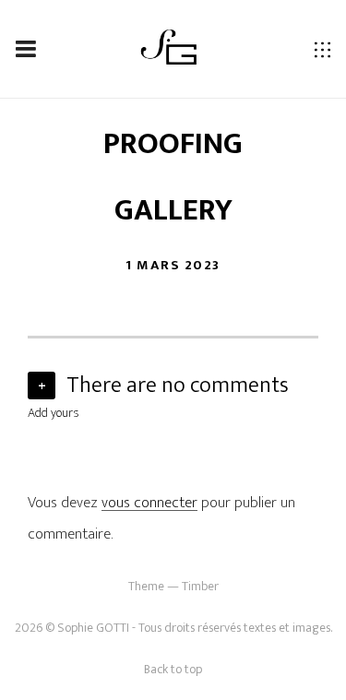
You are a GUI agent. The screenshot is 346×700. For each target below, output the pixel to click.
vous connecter (149, 503)
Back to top (173, 669)
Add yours (53, 412)
